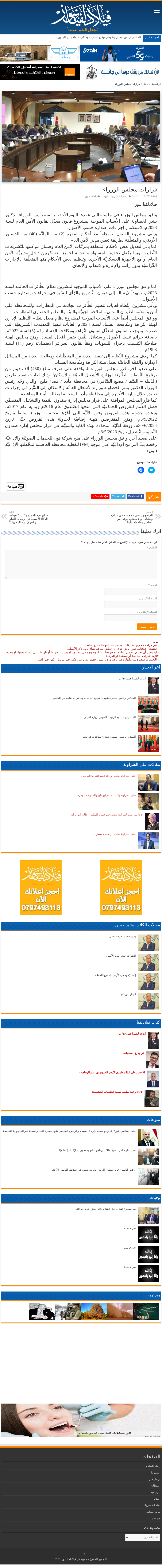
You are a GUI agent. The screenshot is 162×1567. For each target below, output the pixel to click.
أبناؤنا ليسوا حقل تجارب (132, 678)
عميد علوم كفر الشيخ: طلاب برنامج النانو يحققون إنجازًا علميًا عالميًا (97, 1150)
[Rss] (84, 1554)
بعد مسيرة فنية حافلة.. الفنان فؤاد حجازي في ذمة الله (106, 1208)
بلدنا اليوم (108, 196)
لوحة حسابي (153, 1511)
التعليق (152, 547)
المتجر (156, 1498)
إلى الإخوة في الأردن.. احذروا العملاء (115, 975)
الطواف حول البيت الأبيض (121, 955)
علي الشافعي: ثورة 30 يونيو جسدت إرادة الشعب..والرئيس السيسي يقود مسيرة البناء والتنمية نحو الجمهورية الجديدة (69, 1130)
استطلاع (155, 1485)
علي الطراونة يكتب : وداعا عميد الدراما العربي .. (108, 775)
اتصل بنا (155, 1472)
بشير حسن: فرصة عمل (122, 936)
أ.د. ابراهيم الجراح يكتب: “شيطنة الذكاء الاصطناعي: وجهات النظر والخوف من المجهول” (29, 517)
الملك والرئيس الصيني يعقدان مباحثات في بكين (109, 736)
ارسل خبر (154, 1479)
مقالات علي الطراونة (141, 764)
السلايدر (118, 196)
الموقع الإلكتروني (147, 611)
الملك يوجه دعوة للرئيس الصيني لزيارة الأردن (115, 37)
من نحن (155, 1518)
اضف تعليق (90, 196)
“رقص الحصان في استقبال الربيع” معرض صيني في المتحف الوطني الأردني (93, 1169)
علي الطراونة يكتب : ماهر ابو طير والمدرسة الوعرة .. (106, 795)
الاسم (152, 585)
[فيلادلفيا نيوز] (81, 16)
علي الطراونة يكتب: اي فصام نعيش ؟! (114, 834)
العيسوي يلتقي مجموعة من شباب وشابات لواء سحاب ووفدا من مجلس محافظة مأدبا (132, 517)
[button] (81, 136)
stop (145, 84)
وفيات (154, 1197)
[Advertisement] (81, 276)
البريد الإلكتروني (146, 598)
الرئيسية (156, 84)
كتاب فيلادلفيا (148, 1022)
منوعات (153, 1119)
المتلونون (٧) (128, 994)
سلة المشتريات (151, 1505)
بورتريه (153, 1294)
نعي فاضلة (130, 1228)
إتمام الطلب (153, 1466)
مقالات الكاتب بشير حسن (137, 925)
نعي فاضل (130, 1247)
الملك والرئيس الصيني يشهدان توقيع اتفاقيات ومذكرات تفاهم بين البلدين (94, 697)
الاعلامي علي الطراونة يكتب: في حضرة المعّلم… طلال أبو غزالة (107, 814)
